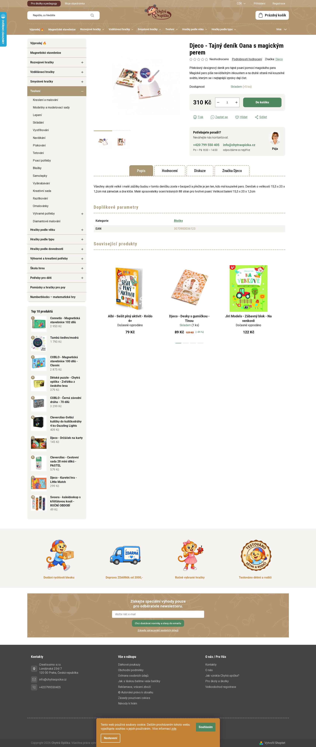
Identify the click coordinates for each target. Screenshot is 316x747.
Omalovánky (41, 206)
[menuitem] (36, 29)
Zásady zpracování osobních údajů (158, 630)
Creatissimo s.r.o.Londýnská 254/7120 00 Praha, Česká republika (58, 668)
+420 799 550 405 (206, 145)
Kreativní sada (42, 191)
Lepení (37, 115)
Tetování (38, 153)
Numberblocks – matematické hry (52, 297)
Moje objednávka (75, 3)
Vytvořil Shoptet (275, 743)
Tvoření (35, 91)
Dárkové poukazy (129, 664)
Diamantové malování (46, 221)
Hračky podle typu (42, 239)
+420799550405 (50, 687)
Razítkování (40, 198)
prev (97, 303)
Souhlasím (206, 727)
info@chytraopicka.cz (239, 145)
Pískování (39, 145)
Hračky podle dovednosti (46, 249)
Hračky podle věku (42, 230)
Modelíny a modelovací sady (51, 107)
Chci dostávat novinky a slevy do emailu (158, 623)
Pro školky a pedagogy (44, 3)
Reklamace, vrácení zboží (134, 687)
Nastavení (110, 738)
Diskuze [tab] (200, 171)
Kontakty (211, 664)
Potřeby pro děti (40, 278)
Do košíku (262, 102)
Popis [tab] (141, 171)
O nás (209, 670)
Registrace (279, 3)
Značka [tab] (232, 171)
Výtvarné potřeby (44, 213)
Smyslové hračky (41, 81)
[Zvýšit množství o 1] (236, 102)
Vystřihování (41, 130)
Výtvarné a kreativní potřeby (49, 258)
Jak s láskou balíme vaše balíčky (139, 681)
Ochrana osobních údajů (133, 675)
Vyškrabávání (41, 183)
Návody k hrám (127, 703)
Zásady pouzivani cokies (134, 698)
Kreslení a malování (45, 100)
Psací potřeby (42, 160)
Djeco (279, 59)
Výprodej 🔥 (38, 43)
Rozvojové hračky (42, 62)
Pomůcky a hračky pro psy (47, 287)
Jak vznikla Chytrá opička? (222, 675)
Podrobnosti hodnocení (247, 59)
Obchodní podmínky (131, 670)
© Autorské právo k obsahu (135, 692)
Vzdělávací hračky (42, 72)
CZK (239, 3)
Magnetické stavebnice (45, 53)
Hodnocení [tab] (170, 171)
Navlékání (39, 138)
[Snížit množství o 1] (218, 102)
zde (173, 728)
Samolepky (40, 176)
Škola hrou (37, 268)
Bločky (37, 168)
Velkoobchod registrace (220, 687)
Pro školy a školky (217, 681)
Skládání (38, 122)
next (282, 303)
